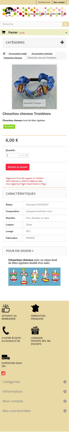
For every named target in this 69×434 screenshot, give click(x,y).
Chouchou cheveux (13, 58)
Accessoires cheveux (42, 54)
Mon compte (59, 2)
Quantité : (11, 150)
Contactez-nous (44, 2)
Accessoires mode (18, 54)
